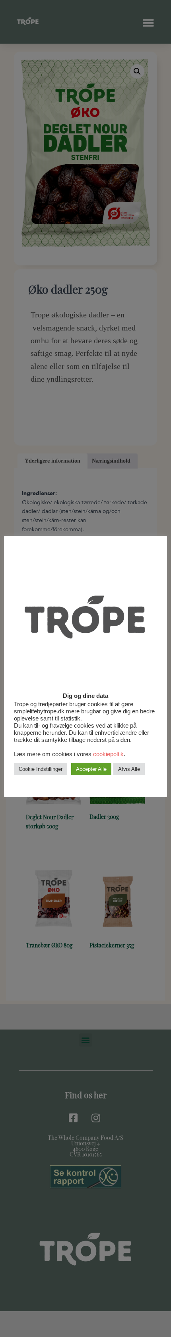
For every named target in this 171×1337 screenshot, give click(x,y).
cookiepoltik (108, 754)
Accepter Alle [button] (91, 769)
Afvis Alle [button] (129, 769)
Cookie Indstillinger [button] (40, 769)
